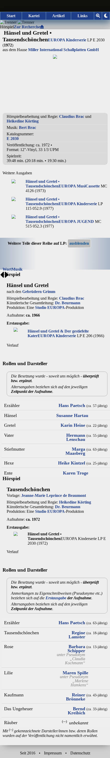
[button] (79, 243)
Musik (17, 269)
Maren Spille (75, 672)
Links (82, 16)
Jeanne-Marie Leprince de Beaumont (53, 495)
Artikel (58, 16)
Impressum (53, 753)
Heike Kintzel (71, 463)
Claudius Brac (71, 116)
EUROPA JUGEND (76, 221)
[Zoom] (98, 16)
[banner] (55, 6)
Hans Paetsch (72, 405)
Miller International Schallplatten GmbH (63, 50)
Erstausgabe (56, 598)
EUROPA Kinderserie (67, 40)
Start (11, 16)
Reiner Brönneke (75, 697)
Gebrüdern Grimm (38, 291)
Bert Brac (27, 127)
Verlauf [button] (12, 345)
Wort (7, 269)
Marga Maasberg (75, 451)
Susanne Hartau (72, 415)
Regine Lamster (77, 634)
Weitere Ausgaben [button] (17, 173)
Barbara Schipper (76, 648)
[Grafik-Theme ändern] (106, 16)
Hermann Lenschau (75, 437)
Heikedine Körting (23, 121)
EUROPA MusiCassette (79, 186)
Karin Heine (73, 425)
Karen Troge (75, 473)
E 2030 (13, 138)
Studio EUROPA (50, 307)
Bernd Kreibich (76, 710)
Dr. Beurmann (67, 303)
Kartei (33, 16)
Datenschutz (80, 753)
